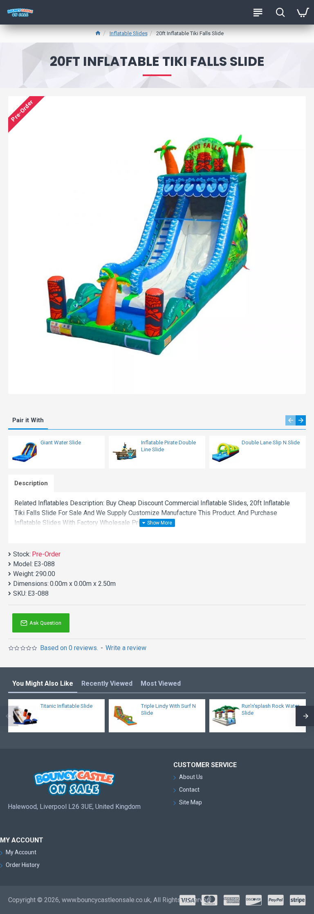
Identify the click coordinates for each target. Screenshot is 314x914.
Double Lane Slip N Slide (271, 442)
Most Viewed (161, 683)
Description (31, 483)
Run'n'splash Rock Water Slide (270, 709)
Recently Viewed (106, 683)
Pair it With (28, 420)
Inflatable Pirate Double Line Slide (168, 445)
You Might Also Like (42, 683)
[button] (290, 420)
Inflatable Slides (129, 33)
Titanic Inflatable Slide (66, 706)
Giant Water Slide (60, 442)
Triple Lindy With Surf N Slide (168, 709)
